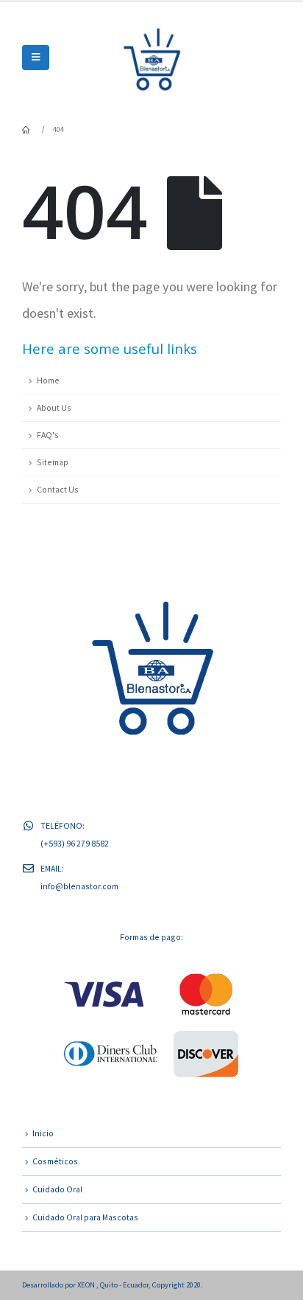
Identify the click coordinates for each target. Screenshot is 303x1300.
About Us (54, 407)
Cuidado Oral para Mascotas (85, 1217)
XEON (86, 1285)
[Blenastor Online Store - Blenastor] (151, 57)
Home (48, 380)
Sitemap (52, 461)
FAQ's (48, 434)
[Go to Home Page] (27, 130)
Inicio (43, 1133)
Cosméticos (55, 1161)
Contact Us (58, 489)
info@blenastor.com (79, 885)
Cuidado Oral (57, 1189)
